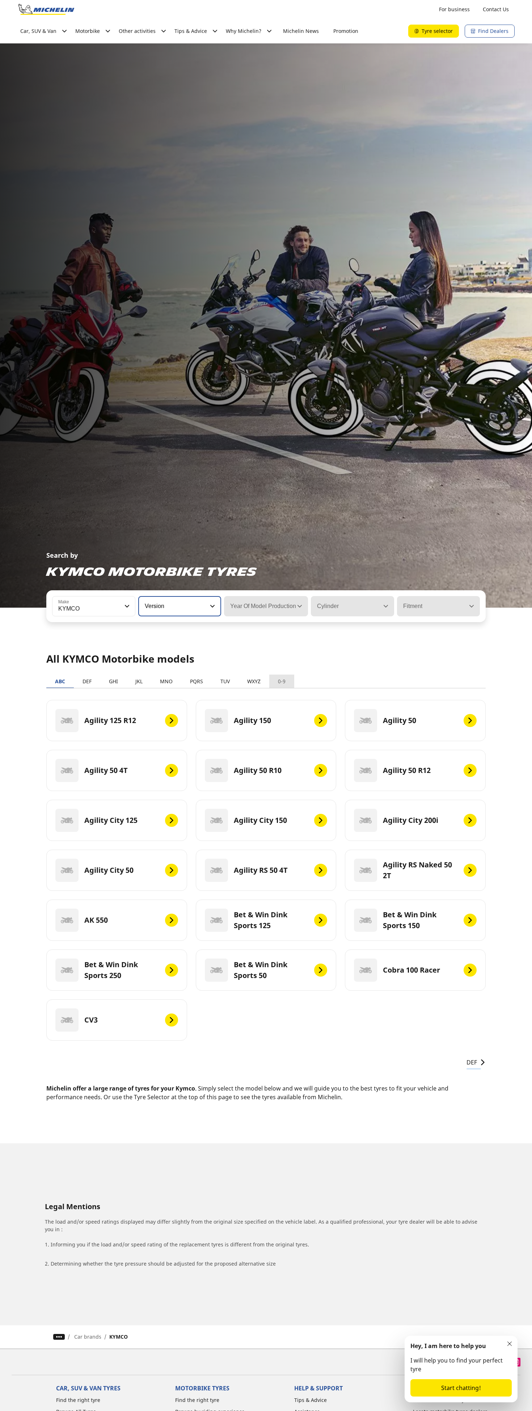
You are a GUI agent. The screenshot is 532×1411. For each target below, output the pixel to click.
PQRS (196, 681)
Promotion (345, 30)
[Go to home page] (46, 9)
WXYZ (254, 681)
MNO (166, 681)
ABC (60, 681)
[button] (126, 606)
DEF (87, 681)
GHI (113, 681)
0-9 (282, 681)
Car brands (87, 1336)
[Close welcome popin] (509, 1343)
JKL (139, 681)
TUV (225, 681)
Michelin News (301, 30)
